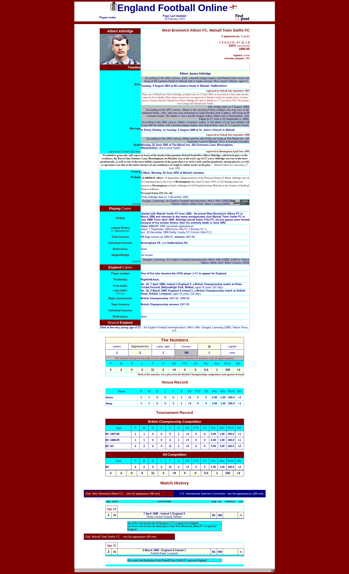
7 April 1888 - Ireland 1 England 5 (164, 513)
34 (114, 515)
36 (114, 551)
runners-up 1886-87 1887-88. (168, 236)
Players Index (107, 17)
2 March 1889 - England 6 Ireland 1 (164, 550)
